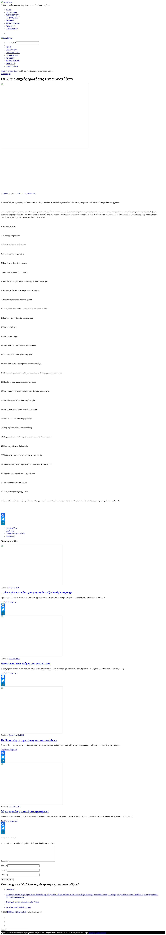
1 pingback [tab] (10, 889)
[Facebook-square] (7, 917)
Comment (4, 861)
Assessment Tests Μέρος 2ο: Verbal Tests (25, 663)
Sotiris (5, 194)
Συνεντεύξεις (12, 71)
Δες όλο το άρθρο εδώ (9, 602)
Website (4, 875)
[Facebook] (83, 515)
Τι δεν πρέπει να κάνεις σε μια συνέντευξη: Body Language (36, 592)
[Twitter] (83, 519)
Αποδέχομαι (93, 933)
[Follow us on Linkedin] (7, 925)
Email (4, 870)
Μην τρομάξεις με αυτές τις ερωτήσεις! (24, 811)
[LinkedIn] (83, 523)
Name (4, 866)
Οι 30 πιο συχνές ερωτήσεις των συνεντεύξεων (29, 740)
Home (3, 71)
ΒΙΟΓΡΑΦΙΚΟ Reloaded (16, 912)
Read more (102, 933)
